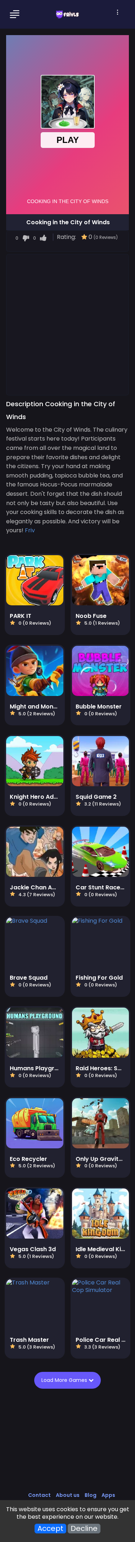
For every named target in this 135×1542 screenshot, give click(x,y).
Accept (50, 1528)
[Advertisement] (67, 324)
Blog (90, 1495)
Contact (39, 1495)
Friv (30, 530)
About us (68, 1495)
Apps (108, 1495)
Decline (84, 1528)
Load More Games (64, 1380)
